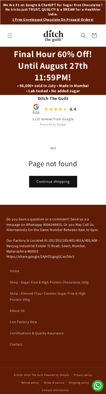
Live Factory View (23, 322)
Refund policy (30, 382)
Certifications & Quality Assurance (37, 333)
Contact (16, 344)
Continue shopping (53, 181)
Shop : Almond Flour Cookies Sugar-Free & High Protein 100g (48, 296)
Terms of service (54, 382)
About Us (17, 310)
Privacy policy (83, 375)
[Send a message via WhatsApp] (98, 386)
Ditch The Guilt (34, 375)
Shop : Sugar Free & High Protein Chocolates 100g (49, 282)
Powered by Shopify (57, 375)
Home (14, 271)
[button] (9, 35)
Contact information (55, 390)
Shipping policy (79, 382)
